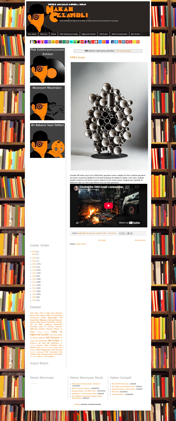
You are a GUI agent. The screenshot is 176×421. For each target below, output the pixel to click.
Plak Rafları (58, 354)
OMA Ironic (77, 57)
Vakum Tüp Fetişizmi (45, 356)
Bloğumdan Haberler (54, 322)
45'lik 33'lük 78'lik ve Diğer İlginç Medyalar (46, 313)
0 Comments (112, 233)
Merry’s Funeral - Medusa (81, 388)
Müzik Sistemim (56, 350)
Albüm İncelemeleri (119, 34)
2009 (34, 297)
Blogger (77, 404)
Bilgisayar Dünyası (47, 320)
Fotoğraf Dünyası (44, 332)
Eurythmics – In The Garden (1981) (84, 394)
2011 (34, 291)
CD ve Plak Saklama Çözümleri (46, 324)
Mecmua (43, 34)
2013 (34, 285)
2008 (34, 300)
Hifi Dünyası (53, 337)
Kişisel (33, 347)
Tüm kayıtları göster (123, 51)
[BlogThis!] (123, 233)
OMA (104, 233)
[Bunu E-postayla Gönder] (120, 233)
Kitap (60, 345)
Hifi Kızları (104, 34)
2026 (34, 252)
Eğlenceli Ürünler (89, 34)
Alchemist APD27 (118, 394)
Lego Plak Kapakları (47, 347)
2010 (34, 294)
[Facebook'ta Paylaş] (128, 233)
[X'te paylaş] (125, 233)
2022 (34, 261)
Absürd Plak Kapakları (38, 315)
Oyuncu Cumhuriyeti (37, 352)
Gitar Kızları (54, 335)
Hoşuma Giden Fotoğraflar (48, 345)
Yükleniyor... (34, 384)
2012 (34, 288)
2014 (34, 282)
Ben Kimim (135, 34)
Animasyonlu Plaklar (39, 318)
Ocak (34, 254)
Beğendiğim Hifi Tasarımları (87, 233)
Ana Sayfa (32, 34)
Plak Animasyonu (52, 352)
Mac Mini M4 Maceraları (120, 384)
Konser (38, 347)
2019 (34, 267)
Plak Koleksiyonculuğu (69, 34)
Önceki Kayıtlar (140, 240)
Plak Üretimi (33, 356)
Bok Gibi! (115, 392)
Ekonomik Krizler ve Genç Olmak (123, 389)
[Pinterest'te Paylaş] (131, 233)
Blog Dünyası (42, 322)
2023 (34, 258)
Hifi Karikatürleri (41, 341)
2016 (34, 276)
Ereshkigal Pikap (37, 327)
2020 (34, 264)
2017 (34, 273)
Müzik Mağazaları (43, 350)
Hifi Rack (42, 343)
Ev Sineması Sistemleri (53, 327)
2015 (34, 279)
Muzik (53, 34)
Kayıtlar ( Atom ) (81, 244)
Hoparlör (99, 233)
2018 (34, 270)
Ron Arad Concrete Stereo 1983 (123, 386)
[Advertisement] (46, 201)
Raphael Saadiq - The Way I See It (84, 391)
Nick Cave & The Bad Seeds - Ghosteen (86, 384)
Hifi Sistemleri (53, 343)
